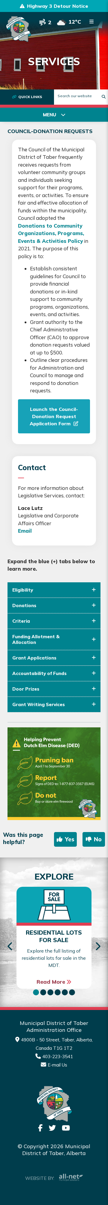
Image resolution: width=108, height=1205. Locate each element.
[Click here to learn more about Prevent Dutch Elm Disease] (54, 773)
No (98, 839)
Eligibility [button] (22, 590)
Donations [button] (24, 605)
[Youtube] (66, 1127)
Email (25, 531)
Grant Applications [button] (34, 658)
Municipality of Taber (18, 29)
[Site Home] (54, 1103)
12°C (74, 21)
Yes (69, 839)
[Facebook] (40, 1127)
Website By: (39, 1178)
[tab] (54, 590)
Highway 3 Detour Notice (57, 6)
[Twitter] (52, 1127)
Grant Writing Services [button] (38, 704)
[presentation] (10, 947)
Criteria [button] (21, 621)
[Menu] (91, 21)
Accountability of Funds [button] (39, 673)
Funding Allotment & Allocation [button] (36, 639)
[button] (36, 992)
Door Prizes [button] (25, 689)
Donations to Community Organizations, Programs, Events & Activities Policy (51, 233)
